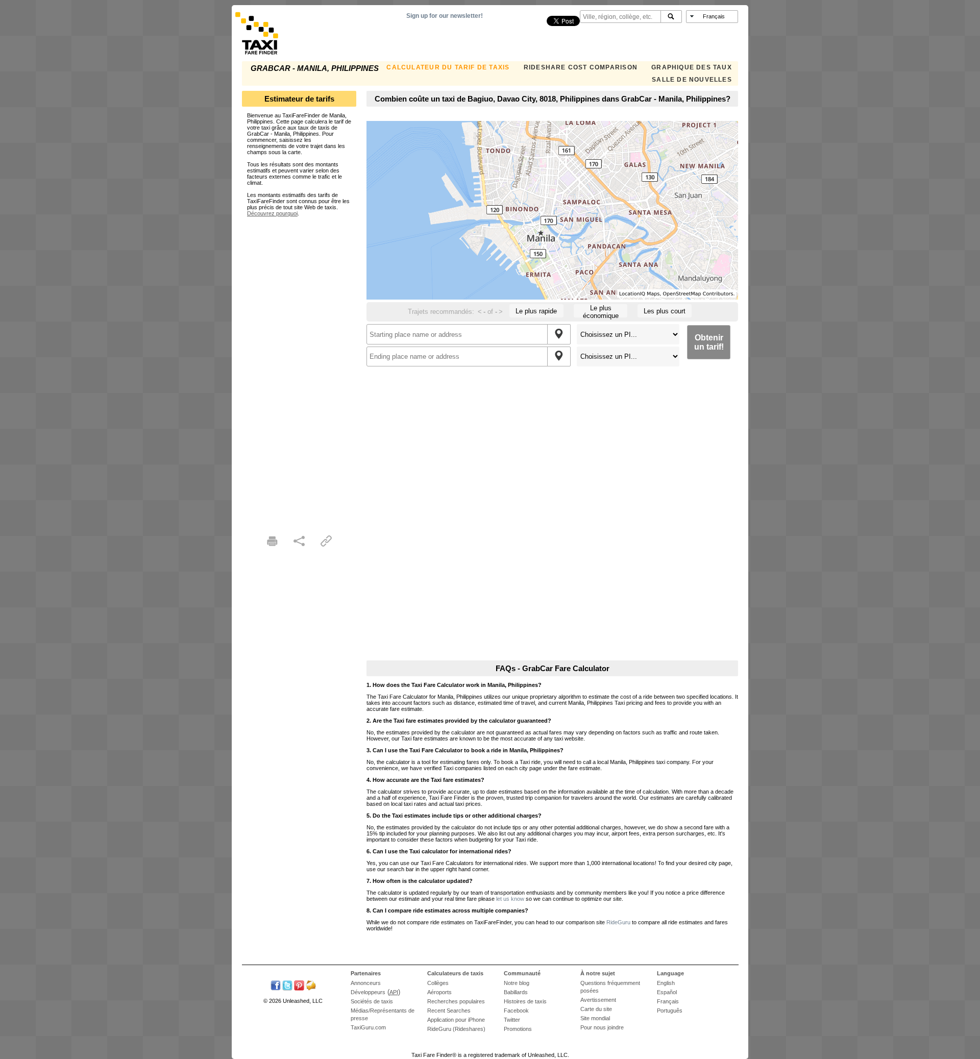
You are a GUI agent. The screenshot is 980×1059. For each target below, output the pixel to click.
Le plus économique (601, 310)
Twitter (512, 1020)
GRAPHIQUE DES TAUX (691, 67)
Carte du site (596, 1009)
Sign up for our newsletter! (444, 15)
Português (669, 1010)
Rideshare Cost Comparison (581, 67)
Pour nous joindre (602, 1027)
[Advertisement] (299, 369)
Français (668, 1001)
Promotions (518, 1029)
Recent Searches (449, 1010)
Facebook (516, 1010)
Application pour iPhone (456, 1020)
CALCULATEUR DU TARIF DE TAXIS (447, 67)
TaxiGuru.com (368, 1027)
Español (667, 992)
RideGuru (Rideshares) (456, 1029)
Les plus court (664, 311)
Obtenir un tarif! (709, 342)
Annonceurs (366, 983)
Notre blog (516, 983)
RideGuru (618, 922)
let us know (510, 899)
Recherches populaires (456, 1001)
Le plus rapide (536, 311)
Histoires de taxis (525, 1001)
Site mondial (595, 1018)
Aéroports (439, 992)
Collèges (438, 983)
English (666, 983)
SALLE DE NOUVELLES (692, 79)
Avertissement (598, 1000)
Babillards (516, 992)
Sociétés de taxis (372, 1001)
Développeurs (368, 992)
